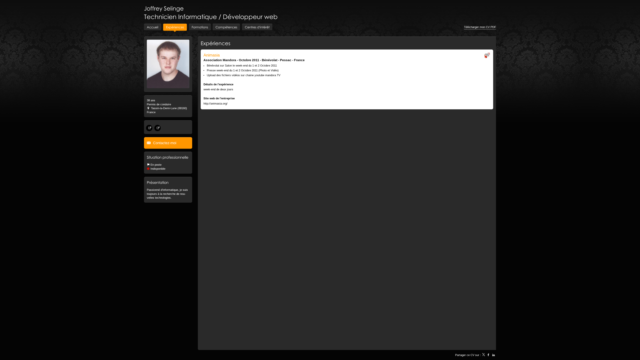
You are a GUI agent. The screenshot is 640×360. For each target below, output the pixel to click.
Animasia (212, 55)
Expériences (215, 43)
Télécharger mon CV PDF (480, 27)
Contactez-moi (164, 143)
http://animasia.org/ (216, 103)
